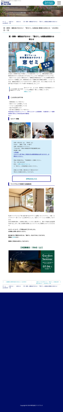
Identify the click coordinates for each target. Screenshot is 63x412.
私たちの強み (6, 337)
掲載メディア (52, 343)
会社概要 (5, 333)
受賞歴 (51, 347)
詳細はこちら (27, 91)
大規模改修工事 (30, 343)
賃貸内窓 (28, 340)
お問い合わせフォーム (24, 164)
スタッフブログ (53, 337)
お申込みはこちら (31, 179)
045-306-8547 (50, 2)
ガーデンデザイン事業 (31, 337)
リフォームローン (7, 375)
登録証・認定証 (7, 343)
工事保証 (5, 368)
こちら (14, 237)
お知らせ (51, 333)
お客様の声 (6, 361)
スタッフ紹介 (6, 340)
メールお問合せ (50, 3)
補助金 (4, 372)
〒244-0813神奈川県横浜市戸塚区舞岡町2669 (25, 389)
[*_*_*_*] (31, 71)
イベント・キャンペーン (55, 340)
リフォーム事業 (30, 333)
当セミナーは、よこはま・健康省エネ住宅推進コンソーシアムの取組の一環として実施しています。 (39, 89)
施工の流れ (6, 365)
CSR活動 (5, 347)
